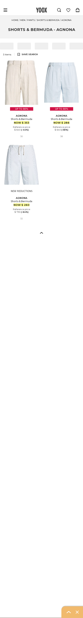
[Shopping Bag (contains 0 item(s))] (77, 10)
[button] (41, 232)
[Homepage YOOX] (41, 10)
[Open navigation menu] (5, 10)
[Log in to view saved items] (68, 10)
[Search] (59, 10)
